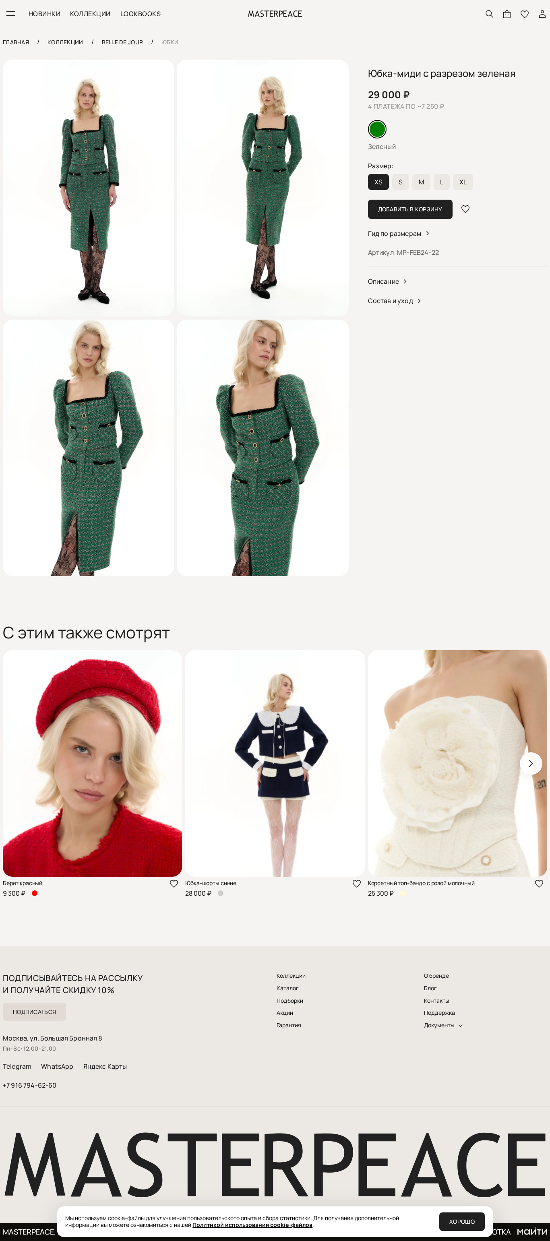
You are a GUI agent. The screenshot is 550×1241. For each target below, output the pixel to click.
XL (463, 182)
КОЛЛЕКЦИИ (90, 13)
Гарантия (289, 1025)
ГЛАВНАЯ (16, 42)
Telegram (17, 1066)
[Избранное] (524, 13)
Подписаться (34, 1012)
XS (378, 182)
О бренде (436, 975)
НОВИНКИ (44, 13)
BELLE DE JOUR (122, 42)
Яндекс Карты (105, 1066)
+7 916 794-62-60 (30, 1085)
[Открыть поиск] (489, 14)
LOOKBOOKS (140, 13)
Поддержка (439, 1012)
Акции (285, 1012)
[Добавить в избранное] (465, 209)
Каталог (288, 988)
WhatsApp (57, 1066)
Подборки (290, 1000)
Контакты (436, 1000)
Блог (430, 988)
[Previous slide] (19, 763)
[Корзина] (507, 13)
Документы (439, 1025)
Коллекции (291, 975)
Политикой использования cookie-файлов (252, 1225)
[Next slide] (531, 763)
